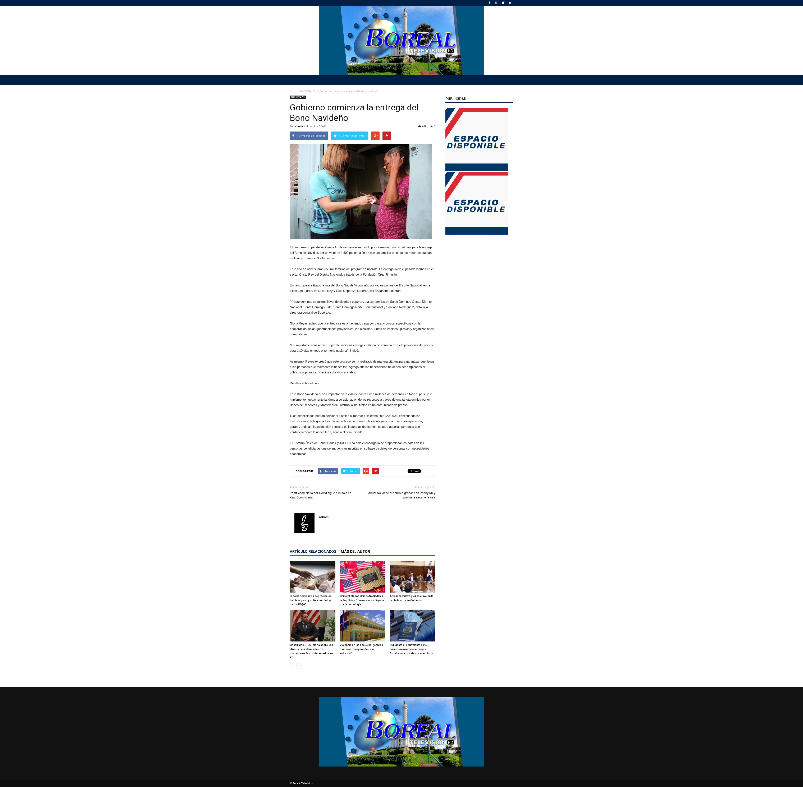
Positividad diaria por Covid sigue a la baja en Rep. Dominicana (320, 495)
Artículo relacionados (313, 551)
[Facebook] (489, 3)
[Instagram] (496, 3)
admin (299, 126)
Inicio (293, 91)
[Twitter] (503, 3)
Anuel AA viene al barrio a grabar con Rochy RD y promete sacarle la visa (401, 495)
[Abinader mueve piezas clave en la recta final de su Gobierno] (412, 577)
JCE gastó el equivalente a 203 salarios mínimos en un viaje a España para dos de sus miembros (411, 649)
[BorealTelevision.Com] (401, 40)
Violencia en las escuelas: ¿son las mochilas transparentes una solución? (361, 649)
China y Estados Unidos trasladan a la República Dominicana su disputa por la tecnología (362, 600)
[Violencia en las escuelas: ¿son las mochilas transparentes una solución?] (362, 625)
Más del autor (355, 551)
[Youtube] (510, 3)
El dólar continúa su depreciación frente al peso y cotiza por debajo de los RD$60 (311, 600)
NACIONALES (297, 97)
